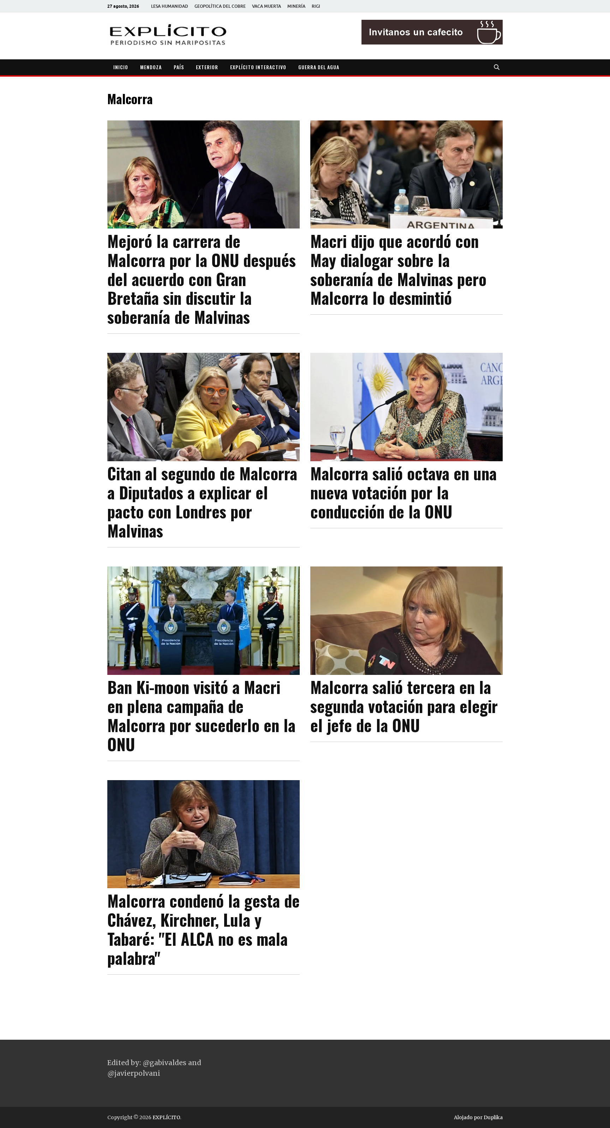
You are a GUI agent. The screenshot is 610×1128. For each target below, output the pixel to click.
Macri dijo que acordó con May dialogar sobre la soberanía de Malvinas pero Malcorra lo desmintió (398, 269)
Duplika (493, 1117)
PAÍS (179, 67)
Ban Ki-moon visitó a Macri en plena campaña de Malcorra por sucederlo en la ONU (201, 715)
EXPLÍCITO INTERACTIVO (258, 67)
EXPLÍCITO (166, 1117)
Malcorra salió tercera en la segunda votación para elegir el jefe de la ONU (404, 706)
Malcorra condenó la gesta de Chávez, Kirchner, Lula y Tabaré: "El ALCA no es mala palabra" (203, 929)
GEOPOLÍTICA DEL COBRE (220, 6)
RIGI (316, 6)
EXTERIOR (207, 67)
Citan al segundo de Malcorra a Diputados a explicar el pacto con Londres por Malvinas (202, 501)
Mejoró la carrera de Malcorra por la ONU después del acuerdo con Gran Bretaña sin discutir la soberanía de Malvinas (201, 279)
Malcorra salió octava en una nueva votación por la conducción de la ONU (403, 492)
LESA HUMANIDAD (169, 6)
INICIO (120, 67)
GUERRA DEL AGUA (318, 67)
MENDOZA (151, 67)
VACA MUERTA (266, 6)
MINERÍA (296, 6)
